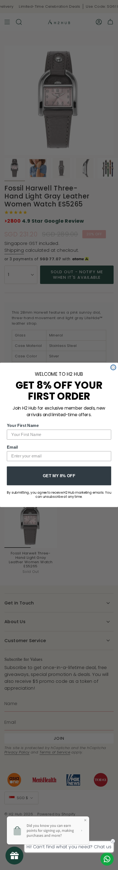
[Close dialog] (113, 367)
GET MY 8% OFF (59, 475)
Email (12, 447)
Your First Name (23, 425)
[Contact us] (107, 859)
